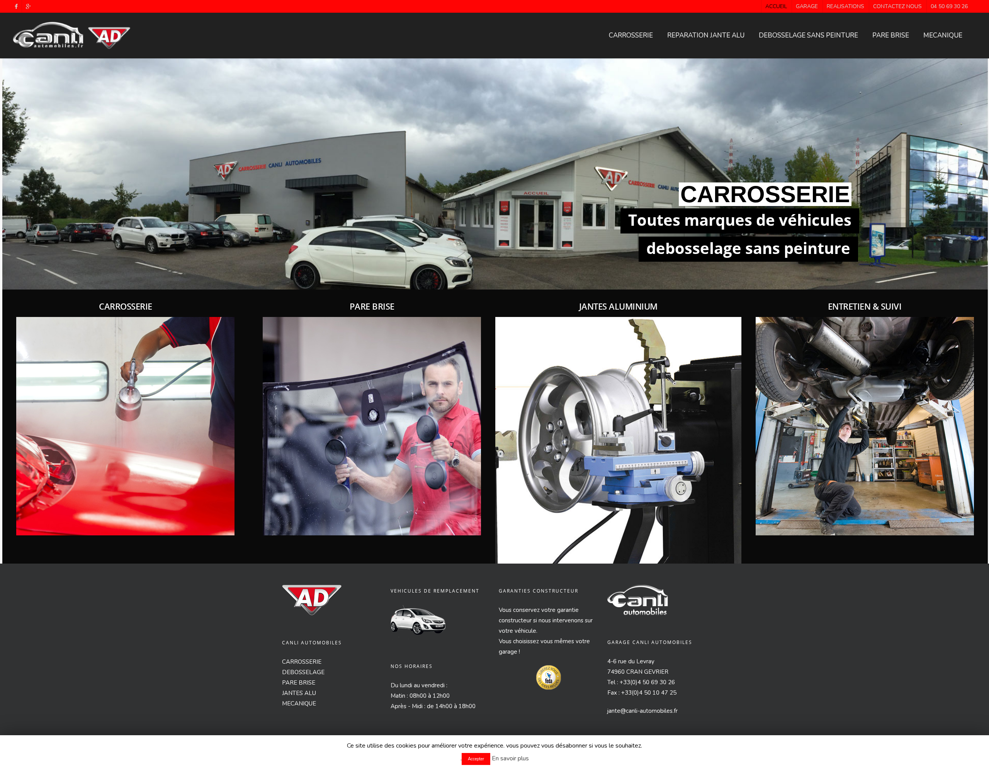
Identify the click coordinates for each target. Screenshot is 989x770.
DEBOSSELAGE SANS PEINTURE (808, 35)
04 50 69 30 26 (949, 6)
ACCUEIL (776, 6)
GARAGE (807, 6)
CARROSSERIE (631, 35)
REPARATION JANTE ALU (705, 35)
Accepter (476, 759)
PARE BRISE (890, 35)
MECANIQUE (942, 35)
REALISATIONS (845, 6)
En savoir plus (510, 758)
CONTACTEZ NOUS (897, 6)
